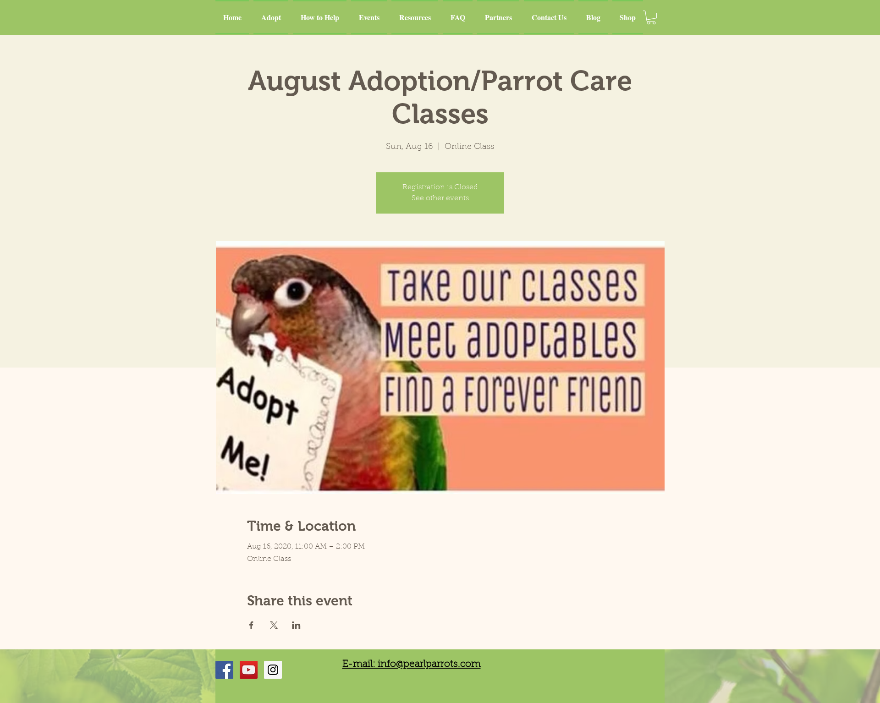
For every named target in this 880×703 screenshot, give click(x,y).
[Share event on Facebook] (251, 625)
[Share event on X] (274, 625)
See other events (440, 198)
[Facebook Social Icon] (224, 670)
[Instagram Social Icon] (273, 670)
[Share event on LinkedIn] (296, 625)
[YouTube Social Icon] (249, 670)
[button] (651, 17)
